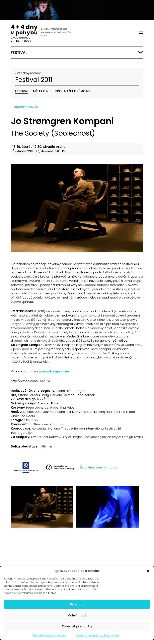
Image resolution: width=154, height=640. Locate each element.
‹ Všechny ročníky (28, 73)
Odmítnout (77, 615)
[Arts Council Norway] (60, 467)
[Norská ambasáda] (26, 467)
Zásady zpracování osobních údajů (97, 635)
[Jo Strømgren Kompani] (77, 208)
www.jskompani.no (54, 371)
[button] (148, 571)
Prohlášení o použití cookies (49, 635)
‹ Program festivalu (24, 107)
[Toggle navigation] (141, 33)
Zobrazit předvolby (77, 626)
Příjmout (77, 604)
